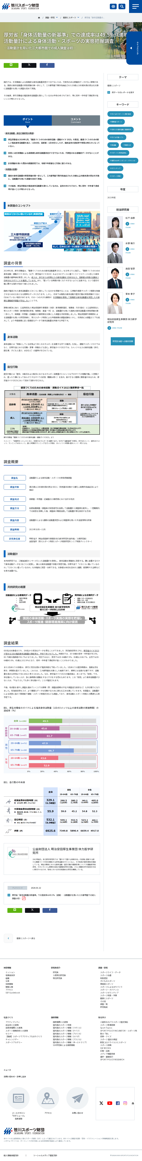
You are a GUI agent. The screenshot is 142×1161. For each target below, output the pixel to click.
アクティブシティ (13, 1022)
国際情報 (54, 1017)
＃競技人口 (127, 145)
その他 (103, 1001)
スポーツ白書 (105, 975)
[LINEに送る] (11, 65)
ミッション (10, 972)
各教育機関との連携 (14, 1027)
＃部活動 (113, 145)
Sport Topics (106, 1027)
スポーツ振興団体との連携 (17, 1030)
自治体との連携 (12, 1025)
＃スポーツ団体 (115, 176)
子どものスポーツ (107, 981)
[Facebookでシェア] (47, 65)
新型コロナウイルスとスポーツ (113, 1042)
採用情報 (9, 983)
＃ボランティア (115, 168)
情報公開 (9, 986)
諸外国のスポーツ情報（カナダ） (67, 1036)
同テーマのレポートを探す (123, 92)
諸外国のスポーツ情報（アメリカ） (67, 1033)
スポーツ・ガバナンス (109, 989)
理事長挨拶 (10, 975)
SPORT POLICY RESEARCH (112, 1059)
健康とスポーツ (69, 17)
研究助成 (104, 1007)
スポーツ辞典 (105, 1045)
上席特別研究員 (59, 975)
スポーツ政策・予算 (108, 995)
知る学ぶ (102, 1017)
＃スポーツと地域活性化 (118, 153)
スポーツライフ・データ (110, 972)
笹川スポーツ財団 (39, 18)
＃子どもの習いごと (117, 137)
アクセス (9, 989)
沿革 (7, 981)
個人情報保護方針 (11, 1155)
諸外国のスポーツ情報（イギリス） (67, 1027)
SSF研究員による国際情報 (64, 1045)
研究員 (55, 972)
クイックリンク (137, 48)
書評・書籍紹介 (106, 1056)
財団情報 (7, 967)
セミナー (9, 1033)
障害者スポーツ (106, 983)
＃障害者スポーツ (116, 122)
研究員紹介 (55, 967)
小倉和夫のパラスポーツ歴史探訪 (114, 1022)
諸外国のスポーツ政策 (62, 1025)
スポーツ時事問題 (107, 1025)
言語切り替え (113, 6)
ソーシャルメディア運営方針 (45, 1155)
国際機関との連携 (60, 1022)
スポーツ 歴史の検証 (108, 1039)
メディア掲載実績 (107, 1053)
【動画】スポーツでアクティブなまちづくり (24, 1036)
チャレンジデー (12, 1039)
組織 (7, 978)
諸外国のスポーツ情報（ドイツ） (67, 1030)
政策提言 (104, 978)
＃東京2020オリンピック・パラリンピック (122, 161)
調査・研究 (50, 17)
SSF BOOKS (105, 1048)
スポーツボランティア (109, 992)
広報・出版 (104, 1050)
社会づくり (8, 1017)
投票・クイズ (105, 1036)
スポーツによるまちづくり (111, 986)
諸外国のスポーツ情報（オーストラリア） (70, 1042)
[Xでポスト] (29, 65)
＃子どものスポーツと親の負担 (120, 114)
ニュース (7, 1069)
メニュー (135, 6)
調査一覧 (104, 1004)
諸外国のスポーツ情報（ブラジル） (67, 1039)
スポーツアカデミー (14, 1042)
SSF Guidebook (13, 992)
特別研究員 (57, 978)
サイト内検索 (122, 6)
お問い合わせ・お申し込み (15, 1076)
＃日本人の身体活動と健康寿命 (120, 129)
